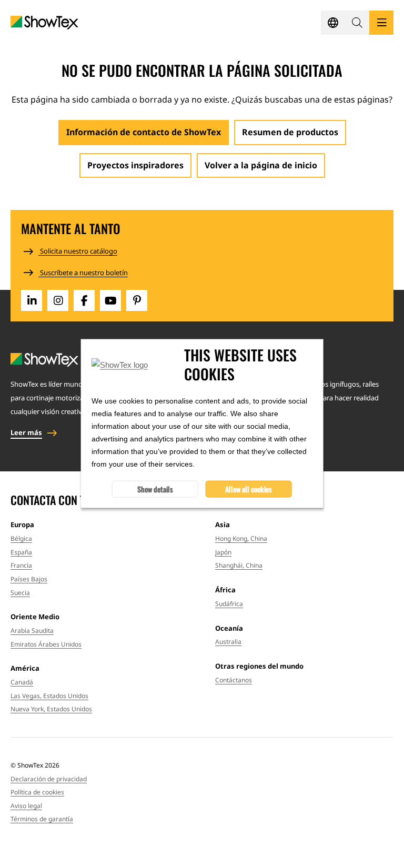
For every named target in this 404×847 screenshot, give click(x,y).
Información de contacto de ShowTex (143, 132)
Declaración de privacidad (49, 778)
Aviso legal (26, 805)
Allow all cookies (248, 488)
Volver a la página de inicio (261, 165)
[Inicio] (44, 23)
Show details (155, 488)
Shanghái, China (238, 565)
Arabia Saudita (32, 630)
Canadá (22, 682)
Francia (21, 565)
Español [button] (333, 23)
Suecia (20, 592)
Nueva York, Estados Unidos (51, 708)
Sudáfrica (229, 603)
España (21, 552)
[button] (357, 23)
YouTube (110, 300)
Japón (223, 552)
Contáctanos (233, 679)
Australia (228, 641)
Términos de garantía (42, 818)
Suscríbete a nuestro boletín (83, 272)
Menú (381, 23)
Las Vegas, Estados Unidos (49, 695)
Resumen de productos (290, 132)
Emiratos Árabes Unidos (46, 644)
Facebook (84, 300)
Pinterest (136, 300)
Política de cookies (37, 792)
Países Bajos (29, 578)
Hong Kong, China (241, 538)
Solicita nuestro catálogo (77, 251)
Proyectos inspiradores (135, 165)
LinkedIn (31, 300)
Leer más (26, 432)
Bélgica (21, 538)
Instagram (57, 300)
